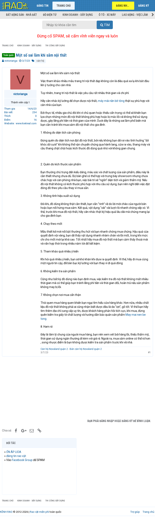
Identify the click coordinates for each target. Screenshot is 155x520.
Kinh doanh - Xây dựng (78, 14)
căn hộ (40, 60)
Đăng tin (42, 5)
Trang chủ (64, 5)
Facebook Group (22, 460)
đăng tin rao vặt (16, 456)
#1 (149, 352)
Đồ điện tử (50, 14)
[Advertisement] (77, 387)
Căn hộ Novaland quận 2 (54, 349)
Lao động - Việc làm (135, 14)
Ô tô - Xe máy (107, 14)
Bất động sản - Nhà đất (21, 14)
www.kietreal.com (26, 123)
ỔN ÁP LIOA (13, 452)
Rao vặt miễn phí (39, 511)
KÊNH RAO (6, 511)
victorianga (10, 60)
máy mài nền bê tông (111, 100)
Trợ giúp (135, 511)
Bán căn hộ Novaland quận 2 (86, 349)
